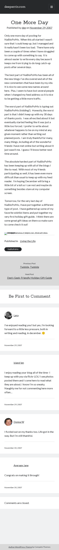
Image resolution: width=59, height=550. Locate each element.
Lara (16, 315)
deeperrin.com (14, 7)
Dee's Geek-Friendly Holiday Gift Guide (29, 277)
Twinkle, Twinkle (29, 266)
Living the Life (28, 241)
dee (24, 27)
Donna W (19, 421)
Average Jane (21, 465)
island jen (19, 362)
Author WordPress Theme (20, 547)
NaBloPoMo (13, 249)
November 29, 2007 (41, 27)
